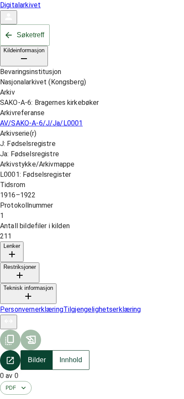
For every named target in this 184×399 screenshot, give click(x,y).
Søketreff (30, 35)
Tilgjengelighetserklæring (102, 309)
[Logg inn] (8, 17)
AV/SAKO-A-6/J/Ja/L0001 (41, 123)
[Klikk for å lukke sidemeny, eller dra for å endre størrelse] (8, 322)
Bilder (37, 359)
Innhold (70, 359)
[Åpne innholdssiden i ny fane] (10, 360)
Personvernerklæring (31, 309)
